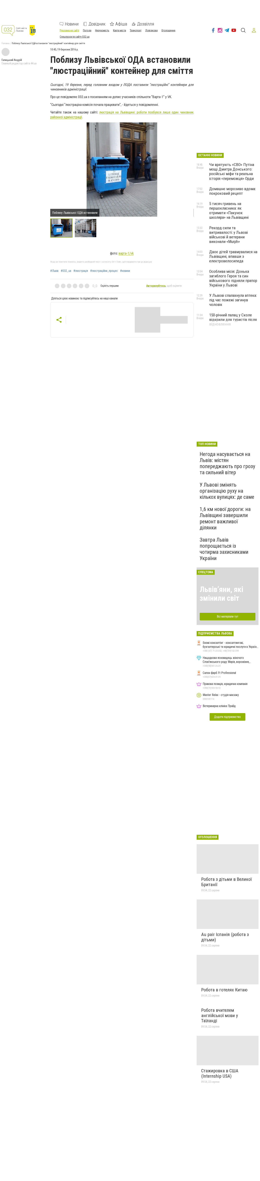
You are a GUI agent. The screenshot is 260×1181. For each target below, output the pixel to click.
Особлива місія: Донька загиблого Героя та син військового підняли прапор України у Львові (233, 278)
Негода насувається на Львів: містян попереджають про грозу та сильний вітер (227, 463)
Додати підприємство (227, 717)
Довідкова (151, 30)
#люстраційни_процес (104, 271)
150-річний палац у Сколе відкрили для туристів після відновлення (233, 319)
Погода (87, 30)
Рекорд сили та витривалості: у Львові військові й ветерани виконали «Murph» (228, 235)
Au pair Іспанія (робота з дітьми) (225, 937)
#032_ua (66, 271)
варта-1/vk (126, 253)
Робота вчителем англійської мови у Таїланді (219, 1015)
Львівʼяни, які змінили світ (221, 594)
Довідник (97, 24)
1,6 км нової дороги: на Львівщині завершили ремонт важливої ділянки (225, 518)
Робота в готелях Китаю (224, 990)
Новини (72, 24)
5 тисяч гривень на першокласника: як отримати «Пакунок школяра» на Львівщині (229, 210)
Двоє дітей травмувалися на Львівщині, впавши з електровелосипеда (233, 256)
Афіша (121, 24)
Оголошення (168, 30)
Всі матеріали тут (227, 616)
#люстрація (80, 271)
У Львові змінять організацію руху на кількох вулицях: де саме (227, 491)
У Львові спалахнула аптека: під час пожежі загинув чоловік (233, 300)
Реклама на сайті (69, 30)
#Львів (54, 271)
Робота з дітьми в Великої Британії (226, 882)
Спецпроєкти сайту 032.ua (74, 36)
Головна (6, 43)
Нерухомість (102, 30)
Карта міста (119, 30)
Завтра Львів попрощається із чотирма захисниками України (224, 549)
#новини (125, 271)
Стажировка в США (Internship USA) (219, 1073)
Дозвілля (145, 24)
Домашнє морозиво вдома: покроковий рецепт (232, 191)
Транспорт (135, 30)
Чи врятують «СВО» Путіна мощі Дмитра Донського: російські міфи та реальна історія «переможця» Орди (231, 171)
